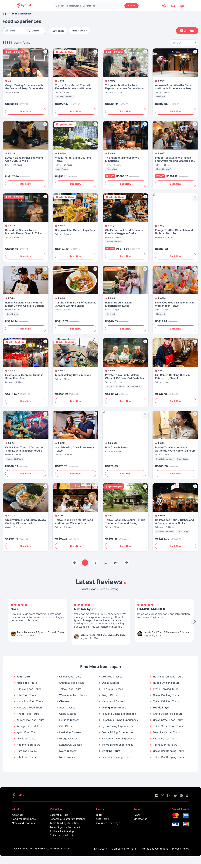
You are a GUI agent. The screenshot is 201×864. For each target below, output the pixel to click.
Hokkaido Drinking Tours (168, 676)
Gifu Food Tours (26, 695)
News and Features (23, 823)
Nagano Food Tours (28, 744)
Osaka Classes (110, 682)
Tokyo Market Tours (165, 744)
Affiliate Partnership (62, 831)
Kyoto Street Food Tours (167, 713)
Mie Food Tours (26, 738)
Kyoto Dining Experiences (117, 726)
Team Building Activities (64, 823)
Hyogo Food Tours (28, 713)
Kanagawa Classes (70, 744)
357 (116, 562)
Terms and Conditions (155, 848)
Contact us (140, 818)
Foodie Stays (161, 707)
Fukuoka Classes (69, 719)
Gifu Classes (66, 726)
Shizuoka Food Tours (72, 682)
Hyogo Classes (68, 738)
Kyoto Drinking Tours (165, 689)
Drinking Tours (111, 750)
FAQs (137, 814)
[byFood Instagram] (169, 796)
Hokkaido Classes (70, 732)
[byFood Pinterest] (181, 796)
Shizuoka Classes (112, 689)
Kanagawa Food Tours (30, 726)
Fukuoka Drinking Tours (116, 757)
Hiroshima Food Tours (30, 701)
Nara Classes (67, 757)
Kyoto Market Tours (165, 738)
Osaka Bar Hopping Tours (168, 750)
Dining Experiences (114, 707)
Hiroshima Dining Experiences (120, 719)
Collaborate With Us (62, 835)
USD (102, 848)
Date (12, 30)
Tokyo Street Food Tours (168, 726)
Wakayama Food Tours (73, 695)
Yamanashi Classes (113, 701)
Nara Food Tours (27, 750)
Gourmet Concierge (108, 823)
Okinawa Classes (112, 676)
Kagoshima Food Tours (30, 719)
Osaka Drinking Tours (166, 695)
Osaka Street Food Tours (168, 719)
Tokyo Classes (110, 695)
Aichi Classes (67, 707)
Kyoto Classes (67, 750)
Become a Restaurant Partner (67, 818)
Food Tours (24, 676)
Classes (64, 701)
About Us (17, 814)
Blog (99, 814)
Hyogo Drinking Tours (166, 682)
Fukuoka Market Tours (166, 732)
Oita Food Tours (26, 757)
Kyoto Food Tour (27, 732)
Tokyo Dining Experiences (117, 744)
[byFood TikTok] (187, 796)
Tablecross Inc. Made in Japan (54, 848)
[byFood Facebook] (157, 796)
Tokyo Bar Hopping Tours (168, 757)
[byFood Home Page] (24, 7)
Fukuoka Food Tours (29, 689)
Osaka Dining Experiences (117, 732)
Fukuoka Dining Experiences (119, 713)
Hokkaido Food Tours (29, 707)
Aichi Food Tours (27, 682)
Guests (35, 30)
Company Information (125, 848)
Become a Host (59, 814)
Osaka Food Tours (70, 676)
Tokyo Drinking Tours (166, 701)
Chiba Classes (67, 713)
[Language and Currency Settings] (164, 6)
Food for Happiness (24, 818)
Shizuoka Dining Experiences (119, 738)
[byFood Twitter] (162, 796)
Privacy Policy (180, 848)
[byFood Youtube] (175, 796)
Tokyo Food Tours (70, 689)
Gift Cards (102, 818)
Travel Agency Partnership (66, 827)
